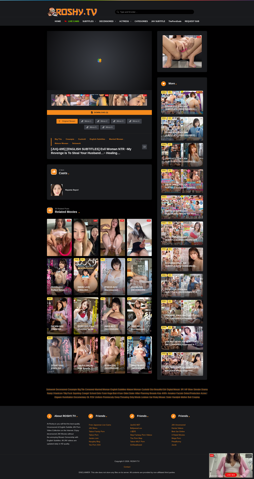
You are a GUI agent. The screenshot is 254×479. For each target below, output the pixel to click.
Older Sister (129, 393)
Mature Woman (61, 143)
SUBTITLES (88, 21)
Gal (151, 397)
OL (88, 397)
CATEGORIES (141, 21)
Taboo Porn (94, 435)
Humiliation (67, 397)
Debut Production (192, 393)
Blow (190, 389)
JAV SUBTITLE (158, 21)
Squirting (77, 393)
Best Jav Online (178, 431)
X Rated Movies (178, 435)
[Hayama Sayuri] (57, 190)
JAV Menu (93, 428)
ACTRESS (124, 21)
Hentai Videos (177, 428)
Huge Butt (112, 393)
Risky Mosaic (159, 397)
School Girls (95, 393)
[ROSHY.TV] (72, 12)
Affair (137, 393)
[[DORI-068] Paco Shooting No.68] (86, 315)
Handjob (176, 397)
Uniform (98, 397)
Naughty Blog (94, 441)
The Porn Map (136, 438)
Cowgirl (85, 393)
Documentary (80, 397)
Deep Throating (121, 397)
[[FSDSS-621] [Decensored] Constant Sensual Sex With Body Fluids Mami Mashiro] (112, 276)
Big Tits (58, 139)
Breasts (153, 393)
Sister (169, 397)
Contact (127, 467)
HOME (58, 21)
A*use (120, 393)
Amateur (172, 393)
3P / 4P (184, 389)
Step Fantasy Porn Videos (141, 435)
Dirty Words (135, 397)
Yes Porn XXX (95, 445)
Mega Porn (176, 438)
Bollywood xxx (136, 428)
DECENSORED (106, 21)
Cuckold (82, 139)
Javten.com (94, 438)
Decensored (61, 389)
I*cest (104, 393)
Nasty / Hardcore (55, 393)
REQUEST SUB (192, 21)
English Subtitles (97, 139)
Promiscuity (108, 397)
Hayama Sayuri (72, 190)
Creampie (70, 139)
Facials (179, 393)
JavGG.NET (135, 425)
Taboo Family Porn (97, 431)
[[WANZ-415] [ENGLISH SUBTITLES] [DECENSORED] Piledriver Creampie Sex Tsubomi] (86, 276)
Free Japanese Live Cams (100, 425)
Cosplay (196, 397)
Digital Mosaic (173, 389)
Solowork (76, 143)
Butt (189, 397)
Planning (144, 393)
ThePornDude (175, 21)
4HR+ (164, 393)
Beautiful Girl (160, 389)
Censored (89, 389)
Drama (204, 389)
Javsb (174, 445)
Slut (152, 389)
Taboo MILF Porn (137, 441)
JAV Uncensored (178, 425)
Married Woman (116, 139)
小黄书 (133, 431)
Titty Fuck (67, 393)
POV (92, 397)
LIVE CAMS (73, 21)
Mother (184, 397)
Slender (197, 389)
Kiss (159, 393)
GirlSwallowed (136, 445)
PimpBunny (176, 441)
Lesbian (145, 397)
